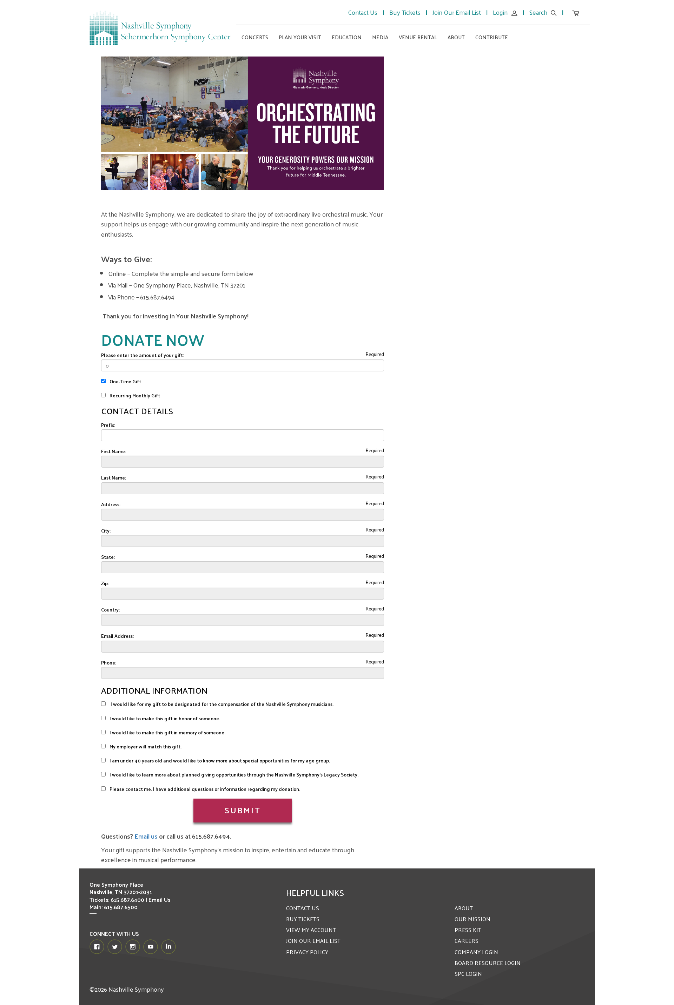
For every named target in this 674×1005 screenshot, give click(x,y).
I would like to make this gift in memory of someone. (166, 732)
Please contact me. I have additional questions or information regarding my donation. (204, 789)
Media (380, 37)
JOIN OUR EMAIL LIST (313, 940)
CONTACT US (302, 908)
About (456, 37)
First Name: (113, 451)
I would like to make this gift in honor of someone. (164, 718)
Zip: (105, 583)
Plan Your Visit (300, 37)
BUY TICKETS (302, 919)
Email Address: (117, 636)
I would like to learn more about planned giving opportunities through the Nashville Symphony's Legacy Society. (233, 774)
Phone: (108, 662)
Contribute (491, 37)
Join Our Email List (456, 12)
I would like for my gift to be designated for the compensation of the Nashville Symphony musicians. (220, 704)
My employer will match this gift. (144, 746)
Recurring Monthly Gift (134, 395)
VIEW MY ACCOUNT (311, 930)
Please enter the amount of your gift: (142, 355)
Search (538, 12)
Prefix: (108, 425)
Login (500, 12)
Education (347, 37)
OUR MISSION (472, 919)
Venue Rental (418, 37)
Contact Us (362, 12)
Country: (110, 609)
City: (106, 530)
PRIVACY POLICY (307, 952)
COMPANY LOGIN (476, 952)
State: (108, 557)
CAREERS (466, 940)
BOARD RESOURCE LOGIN (488, 963)
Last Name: (113, 477)
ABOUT (464, 908)
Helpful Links (315, 892)
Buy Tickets (405, 12)
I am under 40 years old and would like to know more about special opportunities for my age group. (219, 760)
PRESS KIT (468, 930)
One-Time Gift (124, 381)
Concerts (255, 37)
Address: (110, 504)
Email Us (159, 899)
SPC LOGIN (468, 973)
